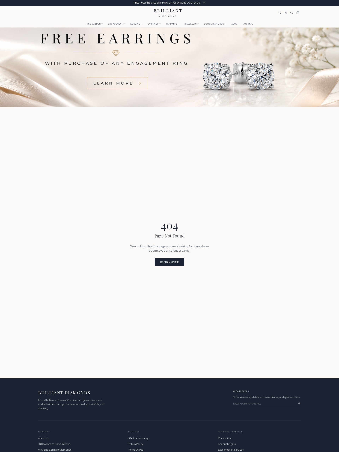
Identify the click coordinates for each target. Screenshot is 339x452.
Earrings (153, 24)
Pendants (171, 24)
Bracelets (191, 24)
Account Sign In (227, 443)
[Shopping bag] (297, 12)
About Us (43, 438)
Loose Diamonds (214, 24)
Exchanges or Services (231, 449)
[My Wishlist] (291, 12)
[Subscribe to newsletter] (299, 403)
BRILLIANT (168, 12)
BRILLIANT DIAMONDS (64, 392)
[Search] (279, 12)
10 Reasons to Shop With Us (54, 443)
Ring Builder (93, 24)
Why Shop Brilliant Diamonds (55, 449)
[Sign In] (285, 12)
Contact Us (224, 438)
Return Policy (135, 443)
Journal (248, 24)
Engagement (115, 24)
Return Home (169, 262)
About (235, 24)
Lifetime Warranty (138, 438)
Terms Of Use (135, 449)
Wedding (135, 24)
